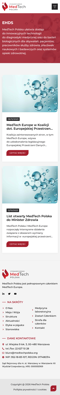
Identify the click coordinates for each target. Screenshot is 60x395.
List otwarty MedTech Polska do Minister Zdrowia (29, 218)
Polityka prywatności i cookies (30, 389)
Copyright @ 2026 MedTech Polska (30, 384)
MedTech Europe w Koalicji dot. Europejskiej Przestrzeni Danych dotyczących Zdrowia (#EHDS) (30, 130)
